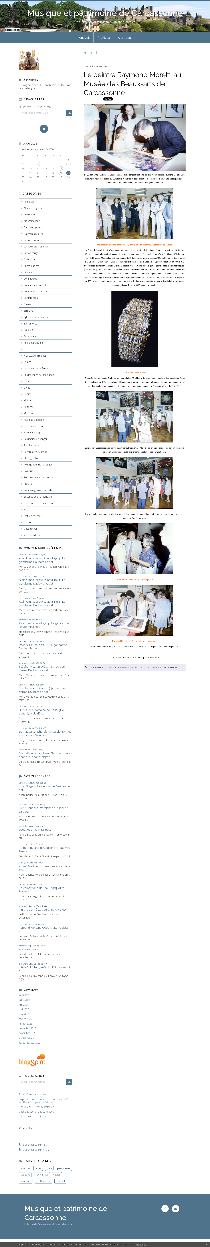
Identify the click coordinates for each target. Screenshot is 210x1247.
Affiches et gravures (34, 208)
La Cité (27, 362)
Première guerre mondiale (38, 490)
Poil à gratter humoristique (38, 464)
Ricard (23, 623)
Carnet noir (25, 1116)
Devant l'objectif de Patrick (37, 1102)
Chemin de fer (31, 266)
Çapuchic (24, 1111)
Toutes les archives (29, 1043)
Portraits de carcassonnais (38, 477)
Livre (26, 381)
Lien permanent (96, 667)
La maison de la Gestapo (37, 368)
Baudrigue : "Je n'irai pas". (35, 829)
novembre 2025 (27, 1033)
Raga (22, 645)
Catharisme (30, 259)
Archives (103, 38)
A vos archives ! (29, 949)
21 (60, 173)
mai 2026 (24, 1009)
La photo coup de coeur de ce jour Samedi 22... (44, 1099)
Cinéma (28, 272)
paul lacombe (43, 1181)
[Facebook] (165, 1208)
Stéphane (25, 666)
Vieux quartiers (32, 535)
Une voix (23, 1107)
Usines (27, 522)
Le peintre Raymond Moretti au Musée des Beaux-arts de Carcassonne (132, 84)
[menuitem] (84, 37)
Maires (27, 400)
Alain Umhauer (28, 558)
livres (38, 1168)
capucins (25, 1174)
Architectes (30, 214)
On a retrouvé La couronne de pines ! (43, 909)
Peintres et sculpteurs (36, 452)
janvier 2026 (25, 1023)
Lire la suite (44, 88)
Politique (28, 471)
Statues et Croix (32, 516)
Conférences (31, 297)
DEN (22, 710)
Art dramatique (32, 221)
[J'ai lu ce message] (207, 1244)
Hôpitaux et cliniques (35, 355)
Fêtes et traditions (34, 342)
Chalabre (41, 1116)
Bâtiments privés (33, 227)
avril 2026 (24, 1014)
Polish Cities (25, 1094)
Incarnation (43, 1094)
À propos (124, 38)
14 (60, 168)
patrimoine (63, 1168)
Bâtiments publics (33, 234)
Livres (27, 387)
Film (26, 349)
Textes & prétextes (43, 1107)
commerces (41, 1174)
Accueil (84, 38)
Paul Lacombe (31, 445)
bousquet (25, 1181)
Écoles (27, 304)
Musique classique (34, 419)
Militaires (29, 407)
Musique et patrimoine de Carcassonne (105, 13)
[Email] (44, 129)
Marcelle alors (28, 753)
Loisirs (27, 394)
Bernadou (25, 731)
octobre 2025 (26, 1037)
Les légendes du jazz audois (39, 374)
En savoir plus (141, 1244)
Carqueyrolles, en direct (36, 246)
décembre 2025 (27, 1028)
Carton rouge (31, 253)
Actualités (29, 201)
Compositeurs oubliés (36, 291)
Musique (28, 413)
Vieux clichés (31, 528)
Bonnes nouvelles (33, 240)
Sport (27, 509)
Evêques (28, 330)
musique (25, 1168)
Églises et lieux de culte (36, 317)
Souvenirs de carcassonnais (39, 503)
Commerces (30, 278)
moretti (157, 667)
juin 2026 (24, 1004)
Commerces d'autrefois (36, 285)
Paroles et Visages (44, 1111)
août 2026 (24, 995)
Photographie (31, 458)
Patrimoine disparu (34, 432)
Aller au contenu (10, 2)
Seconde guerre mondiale (38, 496)
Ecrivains (28, 310)
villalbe (56, 1174)
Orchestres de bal (33, 426)
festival (60, 1181)
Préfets (28, 484)
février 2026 (25, 1019)
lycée (49, 1168)
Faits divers (30, 336)
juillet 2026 (24, 1000)
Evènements (30, 323)
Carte (27, 1127)
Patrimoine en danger (35, 439)
